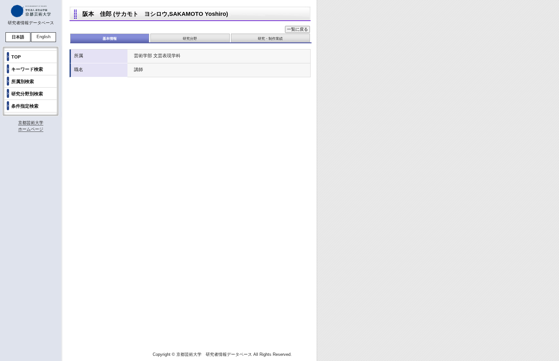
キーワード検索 (27, 69)
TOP (16, 56)
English (43, 36)
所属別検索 (22, 81)
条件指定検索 (24, 106)
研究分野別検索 (27, 93)
